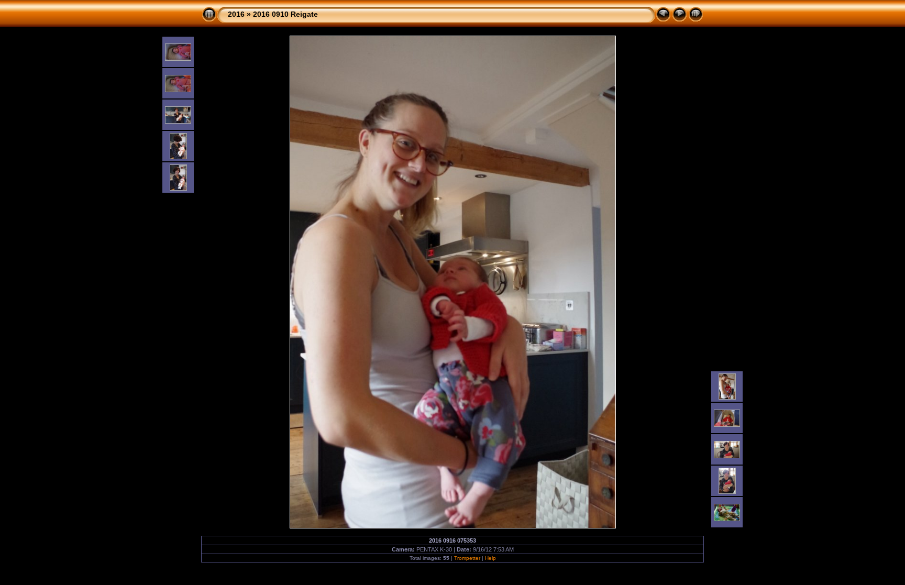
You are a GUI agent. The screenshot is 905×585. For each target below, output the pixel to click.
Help (490, 558)
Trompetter (467, 558)
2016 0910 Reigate (285, 14)
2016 (236, 14)
